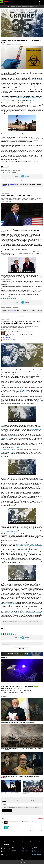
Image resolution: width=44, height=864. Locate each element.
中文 (40, 836)
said (15, 146)
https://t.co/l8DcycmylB (17, 97)
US (17, 307)
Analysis (13, 847)
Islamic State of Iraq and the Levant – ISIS (10, 180)
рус (16, 836)
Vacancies (34, 856)
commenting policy (13, 184)
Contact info (34, 853)
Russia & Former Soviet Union (5, 849)
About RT (34, 850)
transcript (39, 79)
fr (28, 836)
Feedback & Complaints (36, 854)
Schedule (23, 851)
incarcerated (40, 446)
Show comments (22, 316)
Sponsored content (25, 853)
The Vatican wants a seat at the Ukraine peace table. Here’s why (16, 722)
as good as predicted (22, 391)
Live (22, 847)
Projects (13, 853)
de (22, 836)
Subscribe (3, 161)
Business (3, 851)
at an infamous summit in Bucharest (25, 551)
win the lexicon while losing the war (9, 531)
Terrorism (23, 180)
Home (3, 193)
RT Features (4, 696)
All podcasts (40, 818)
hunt (8, 434)
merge (17, 151)
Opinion (5, 628)
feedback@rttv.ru (5, 185)
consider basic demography (9, 449)
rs (34, 836)
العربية (3, 836)
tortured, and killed (14, 447)
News (2, 847)
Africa (2, 853)
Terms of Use (34, 847)
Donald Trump (9, 307)
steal (24, 429)
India (2, 854)
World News (7, 193)
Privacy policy (34, 848)
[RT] (14, 839)
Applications (24, 848)
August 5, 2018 (30, 100)
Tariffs (14, 307)
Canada (3, 307)
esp (10, 836)
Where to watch (25, 850)
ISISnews (6, 166)
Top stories (4, 657)
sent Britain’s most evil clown (26, 605)
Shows (13, 851)
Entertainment (14, 850)
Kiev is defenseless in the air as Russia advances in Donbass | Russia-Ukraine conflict (22, 6)
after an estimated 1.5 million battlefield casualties (23, 528)
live (5, 1)
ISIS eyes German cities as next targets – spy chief (9, 792)
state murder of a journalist (7, 389)
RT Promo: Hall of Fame (36, 851)
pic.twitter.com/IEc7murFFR (32, 97)
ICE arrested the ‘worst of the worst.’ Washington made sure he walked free (18, 776)
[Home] (1, 1)
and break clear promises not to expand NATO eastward (28, 545)
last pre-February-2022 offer (9, 603)
